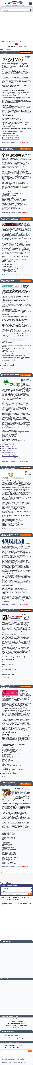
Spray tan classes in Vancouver (11, 137)
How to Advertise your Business (13, 1045)
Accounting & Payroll (8, 444)
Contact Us (25, 142)
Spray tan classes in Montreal (10, 139)
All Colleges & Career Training (16, 1023)
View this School (25, 52)
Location (7, 142)
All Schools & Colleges (16, 1021)
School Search (4, 41)
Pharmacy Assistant (7, 450)
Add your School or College (12, 1047)
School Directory (16, 1019)
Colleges (12, 41)
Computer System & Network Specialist (13, 457)
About (3, 142)
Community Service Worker (10, 456)
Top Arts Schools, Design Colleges (14, 1038)
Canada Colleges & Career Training (16, 1025)
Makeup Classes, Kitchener (10, 773)
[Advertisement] (16, 26)
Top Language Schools (11, 1035)
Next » (9, 49)
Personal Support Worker (9, 454)
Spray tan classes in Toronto (10, 135)
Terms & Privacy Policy (14, 1062)
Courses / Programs (16, 142)
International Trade (7, 446)
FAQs (6, 1062)
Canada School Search (16, 1027)
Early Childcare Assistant (9, 452)
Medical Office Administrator (10, 448)
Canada (19, 41)
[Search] (30, 10)
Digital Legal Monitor (8, 365)
